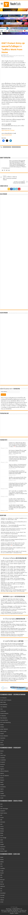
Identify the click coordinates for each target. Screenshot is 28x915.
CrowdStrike (3, 760)
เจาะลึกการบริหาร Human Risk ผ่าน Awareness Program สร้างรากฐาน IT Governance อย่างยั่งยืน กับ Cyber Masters (18, 500)
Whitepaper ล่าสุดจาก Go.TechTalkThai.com (14, 596)
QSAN (1, 842)
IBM (1, 819)
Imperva (2, 773)
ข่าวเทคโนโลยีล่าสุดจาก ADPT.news (13, 641)
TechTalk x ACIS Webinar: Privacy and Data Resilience (19, 182)
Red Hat (2, 884)
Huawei (2, 724)
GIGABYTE (2, 810)
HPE (1, 815)
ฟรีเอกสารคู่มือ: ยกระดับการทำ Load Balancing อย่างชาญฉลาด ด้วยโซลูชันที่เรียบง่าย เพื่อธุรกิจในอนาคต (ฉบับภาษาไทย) (14, 603)
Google (1, 870)
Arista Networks (3, 704)
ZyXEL (1, 742)
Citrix (1, 866)
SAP (1, 888)
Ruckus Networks (4, 735)
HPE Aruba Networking (5, 722)
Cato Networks (3, 706)
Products (12, 56)
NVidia (1, 833)
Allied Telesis (3, 702)
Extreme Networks (4, 713)
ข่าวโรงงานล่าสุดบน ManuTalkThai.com (14, 619)
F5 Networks (3, 715)
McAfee (2, 777)
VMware (2, 899)
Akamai (1, 751)
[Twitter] (14, 189)
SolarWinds (2, 738)
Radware (2, 780)
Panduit (2, 733)
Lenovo (2, 826)
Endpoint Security (12, 55)
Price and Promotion (6, 56)
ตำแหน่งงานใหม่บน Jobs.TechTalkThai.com (14, 558)
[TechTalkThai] (14, 4)
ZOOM (1, 902)
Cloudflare (2, 757)
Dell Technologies (4, 808)
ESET (17, 55)
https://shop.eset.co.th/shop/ (8, 130)
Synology (2, 848)
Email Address (4, 391)
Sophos (2, 789)
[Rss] (9, 189)
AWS (1, 864)
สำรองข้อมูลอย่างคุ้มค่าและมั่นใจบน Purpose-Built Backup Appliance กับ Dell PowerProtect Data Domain (17, 472)
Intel (1, 824)
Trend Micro (3, 795)
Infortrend (2, 822)
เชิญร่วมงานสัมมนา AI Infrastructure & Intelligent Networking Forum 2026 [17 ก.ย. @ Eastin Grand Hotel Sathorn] (17, 466)
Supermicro (2, 846)
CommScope (3, 711)
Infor (1, 877)
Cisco (1, 709)
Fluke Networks (3, 718)
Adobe (1, 857)
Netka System (3, 731)
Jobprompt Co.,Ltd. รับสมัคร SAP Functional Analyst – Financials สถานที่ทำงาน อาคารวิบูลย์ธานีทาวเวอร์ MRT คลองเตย (13, 580)
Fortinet (2, 744)
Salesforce (2, 886)
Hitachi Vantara (3, 813)
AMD (1, 804)
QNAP (1, 839)
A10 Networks (3, 697)
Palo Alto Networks (4, 775)
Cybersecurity (5, 55)
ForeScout (2, 764)
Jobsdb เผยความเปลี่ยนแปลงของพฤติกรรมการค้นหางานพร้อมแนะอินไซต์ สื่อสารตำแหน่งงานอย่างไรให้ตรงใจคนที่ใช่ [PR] (13, 650)
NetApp (2, 828)
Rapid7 (1, 782)
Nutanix (2, 831)
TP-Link (2, 740)
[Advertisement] (11, 375)
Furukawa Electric (4, 720)
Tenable (2, 793)
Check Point (3, 755)
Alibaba (2, 861)
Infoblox (2, 726)
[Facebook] (11, 189)
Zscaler (1, 798)
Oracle (1, 835)
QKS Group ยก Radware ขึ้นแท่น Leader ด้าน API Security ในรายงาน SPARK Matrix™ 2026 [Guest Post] (17, 452)
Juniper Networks (4, 729)
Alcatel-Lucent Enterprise (5, 700)
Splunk (1, 791)
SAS (1, 890)
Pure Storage (3, 837)
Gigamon (2, 768)
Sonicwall (2, 895)
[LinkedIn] (16, 189)
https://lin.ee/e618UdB (7, 135)
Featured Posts (21, 55)
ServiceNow (2, 893)
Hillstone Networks (4, 771)
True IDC (2, 897)
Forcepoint (2, 762)
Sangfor (2, 784)
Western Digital (3, 851)
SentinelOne (3, 786)
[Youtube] (19, 189)
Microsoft (2, 879)
